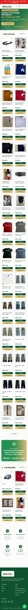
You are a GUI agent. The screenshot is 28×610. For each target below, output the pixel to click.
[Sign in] (22, 6)
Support (17, 594)
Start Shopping (7, 23)
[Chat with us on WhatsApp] (25, 607)
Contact (3, 588)
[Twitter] (9, 601)
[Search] (16, 6)
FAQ (16, 586)
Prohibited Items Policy (20, 590)
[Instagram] (6, 601)
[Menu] (25, 6)
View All (22, 33)
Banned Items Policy (20, 588)
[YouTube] (12, 601)
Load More (14, 433)
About (2, 586)
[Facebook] (2, 601)
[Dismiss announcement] (26, 2)
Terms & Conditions (19, 592)
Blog (2, 590)
